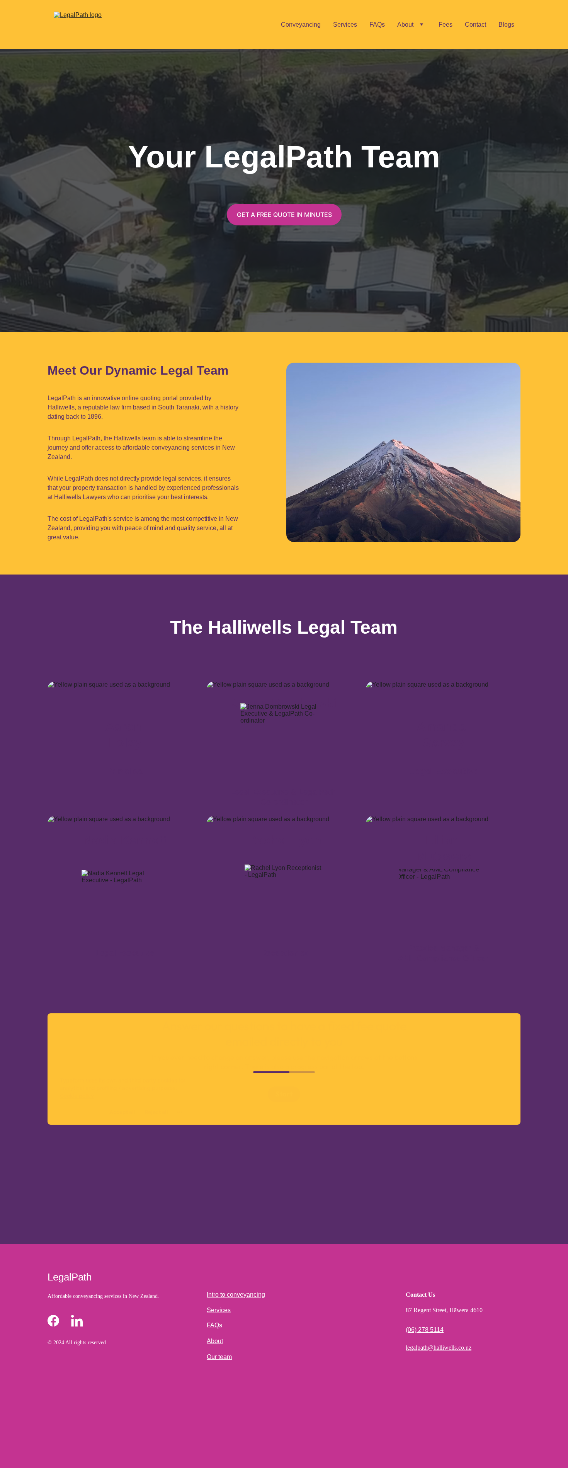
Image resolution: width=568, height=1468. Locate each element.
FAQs (377, 24)
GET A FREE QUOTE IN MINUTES (284, 214)
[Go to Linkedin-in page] (77, 1320)
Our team (219, 1357)
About (405, 24)
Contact (475, 24)
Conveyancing (301, 24)
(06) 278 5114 (425, 1329)
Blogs (506, 24)
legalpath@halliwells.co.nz (438, 1347)
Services (345, 24)
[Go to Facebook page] (53, 1320)
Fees (445, 24)
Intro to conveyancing (236, 1294)
